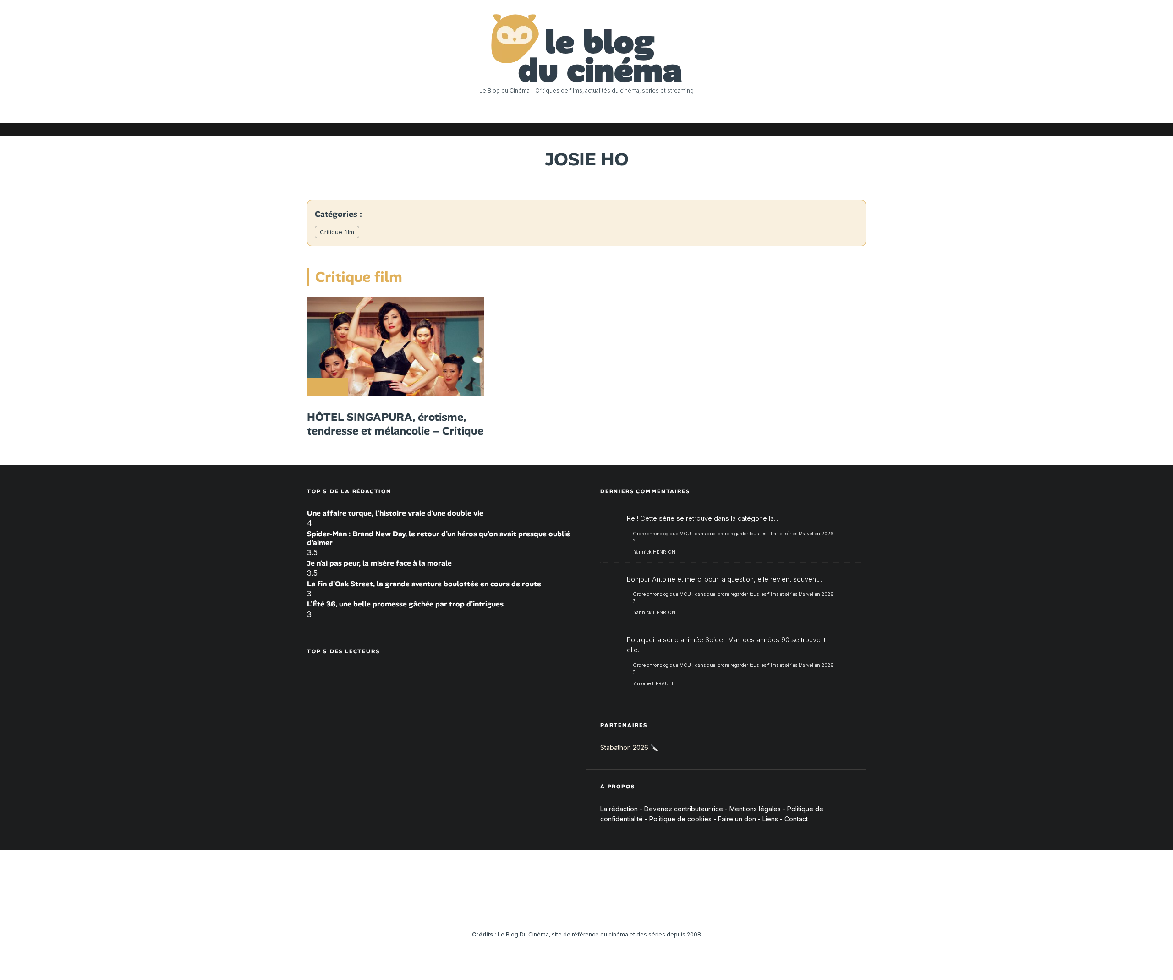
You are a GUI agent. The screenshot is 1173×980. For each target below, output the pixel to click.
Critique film (337, 232)
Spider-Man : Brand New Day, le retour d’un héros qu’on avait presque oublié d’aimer (438, 538)
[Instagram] (777, 129)
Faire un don (737, 819)
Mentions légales (755, 809)
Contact (796, 819)
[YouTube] (790, 129)
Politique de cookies (680, 819)
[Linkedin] (804, 129)
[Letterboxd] (832, 129)
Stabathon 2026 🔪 (629, 747)
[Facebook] (749, 129)
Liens (770, 819)
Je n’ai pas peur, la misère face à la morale (379, 563)
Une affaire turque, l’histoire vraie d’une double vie (395, 513)
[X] (763, 129)
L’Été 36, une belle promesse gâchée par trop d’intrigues (405, 604)
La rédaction (619, 809)
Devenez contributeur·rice (683, 809)
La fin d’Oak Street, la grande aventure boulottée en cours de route (424, 584)
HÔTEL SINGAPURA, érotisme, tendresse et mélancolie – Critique (395, 424)
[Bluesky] (818, 129)
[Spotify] (845, 129)
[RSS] (859, 129)
